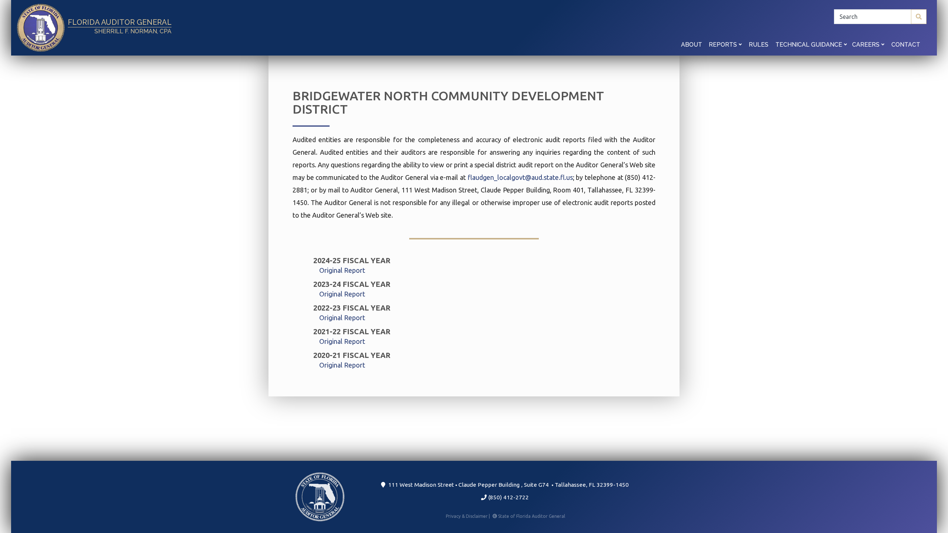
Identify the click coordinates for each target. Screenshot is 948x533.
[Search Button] (919, 16)
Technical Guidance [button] (809, 44)
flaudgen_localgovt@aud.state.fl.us (520, 177)
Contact (905, 44)
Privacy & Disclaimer (468, 516)
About (691, 44)
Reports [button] (723, 44)
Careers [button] (866, 44)
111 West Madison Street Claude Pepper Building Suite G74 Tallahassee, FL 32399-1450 (507, 485)
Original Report (342, 270)
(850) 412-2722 (508, 497)
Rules (758, 44)
